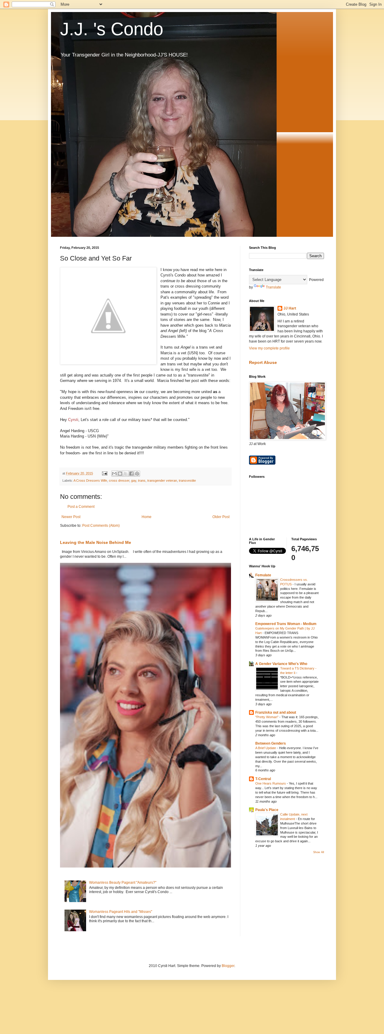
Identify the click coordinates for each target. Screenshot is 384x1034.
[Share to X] (126, 474)
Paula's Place (266, 810)
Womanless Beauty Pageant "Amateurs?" (122, 882)
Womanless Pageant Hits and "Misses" (120, 912)
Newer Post (71, 517)
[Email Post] (104, 473)
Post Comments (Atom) (101, 525)
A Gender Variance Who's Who (281, 664)
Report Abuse (263, 362)
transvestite (187, 480)
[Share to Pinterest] (137, 474)
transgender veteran (162, 480)
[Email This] (114, 474)
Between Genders (270, 743)
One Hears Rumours (271, 783)
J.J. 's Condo (111, 29)
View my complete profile (269, 348)
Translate (273, 287)
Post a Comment (81, 507)
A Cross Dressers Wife (90, 480)
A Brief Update (266, 748)
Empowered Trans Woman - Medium (285, 624)
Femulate (263, 575)
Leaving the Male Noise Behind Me (95, 542)
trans (142, 480)
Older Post (221, 517)
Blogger (228, 966)
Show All (318, 852)
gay (133, 480)
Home (147, 517)
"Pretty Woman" (267, 717)
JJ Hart (290, 308)
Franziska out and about (275, 712)
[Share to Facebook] (131, 474)
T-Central (263, 779)
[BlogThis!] (120, 474)
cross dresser (119, 480)
